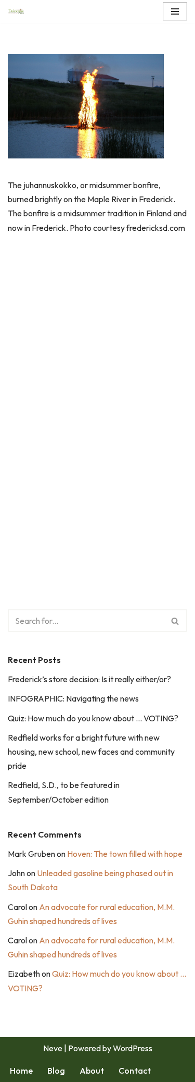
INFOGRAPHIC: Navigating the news (73, 698)
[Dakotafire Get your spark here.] (16, 11)
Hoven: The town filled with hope (125, 854)
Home (21, 1070)
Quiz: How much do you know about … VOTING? (93, 718)
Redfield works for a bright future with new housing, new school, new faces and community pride (91, 751)
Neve (52, 1048)
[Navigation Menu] (175, 11)
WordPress (132, 1048)
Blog (56, 1070)
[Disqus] (97, 396)
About (92, 1070)
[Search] (175, 620)
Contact (135, 1070)
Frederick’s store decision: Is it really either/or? (89, 679)
